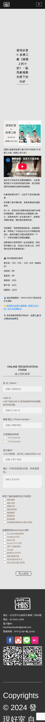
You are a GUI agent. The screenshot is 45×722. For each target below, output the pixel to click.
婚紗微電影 (12, 509)
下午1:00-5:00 (14, 438)
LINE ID (7, 398)
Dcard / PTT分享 (14, 543)
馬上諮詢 (23, 573)
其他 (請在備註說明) (16, 563)
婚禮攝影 (11, 513)
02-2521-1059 (17, 619)
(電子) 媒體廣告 (14, 546)
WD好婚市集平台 (14, 559)
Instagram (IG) (13, 537)
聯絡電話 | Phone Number (16, 419)
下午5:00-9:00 (14, 442)
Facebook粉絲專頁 (15, 534)
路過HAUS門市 (14, 553)
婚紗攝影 (11, 500)
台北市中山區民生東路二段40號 (26, 615)
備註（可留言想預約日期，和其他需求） (21, 470)
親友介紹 (11, 540)
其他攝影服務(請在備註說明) (19, 522)
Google (10, 550)
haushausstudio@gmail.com (17, 627)
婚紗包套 (11, 503)
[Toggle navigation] (39, 4)
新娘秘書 (11, 519)
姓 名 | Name (10, 383)
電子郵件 (8, 450)
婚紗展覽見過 (13, 556)
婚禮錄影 (11, 516)
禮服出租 (11, 506)
